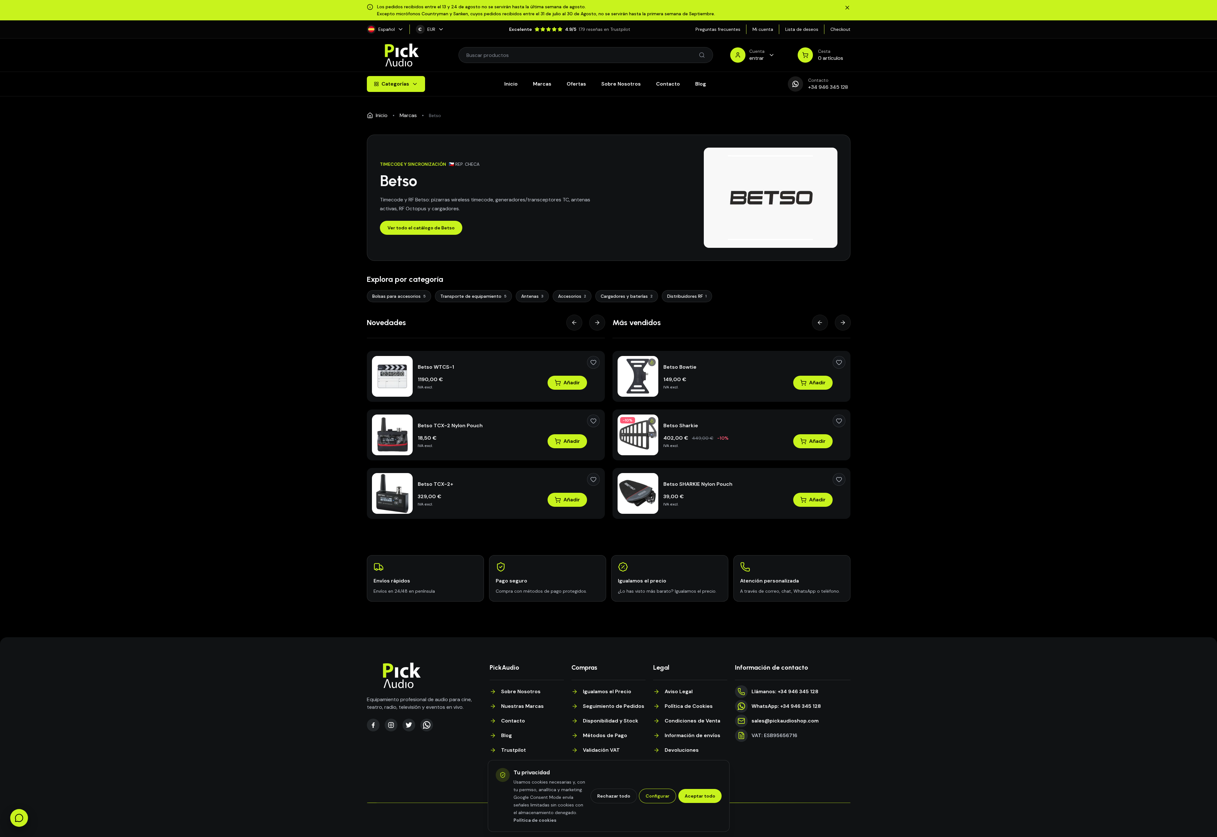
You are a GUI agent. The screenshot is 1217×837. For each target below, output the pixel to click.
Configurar (657, 796)
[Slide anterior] (574, 322)
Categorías (395, 83)
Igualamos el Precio (607, 691)
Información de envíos (692, 735)
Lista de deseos (801, 29)
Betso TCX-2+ (435, 484)
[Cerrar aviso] (847, 7)
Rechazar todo (613, 796)
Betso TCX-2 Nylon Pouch (450, 425)
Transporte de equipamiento (473, 296)
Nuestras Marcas (522, 706)
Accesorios (572, 296)
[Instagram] (391, 725)
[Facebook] (373, 725)
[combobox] (582, 55)
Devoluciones (682, 750)
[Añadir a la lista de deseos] (593, 362)
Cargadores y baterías (627, 296)
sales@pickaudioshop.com (785, 720)
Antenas (532, 296)
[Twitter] (408, 725)
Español (386, 29)
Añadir (571, 382)
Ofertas (576, 83)
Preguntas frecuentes (718, 29)
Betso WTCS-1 (436, 367)
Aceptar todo (700, 796)
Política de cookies (535, 820)
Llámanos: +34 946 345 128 (785, 691)
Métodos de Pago (605, 735)
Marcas (542, 83)
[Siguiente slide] (597, 322)
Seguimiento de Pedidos (613, 706)
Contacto (668, 83)
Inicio (511, 83)
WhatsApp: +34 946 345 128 (786, 706)
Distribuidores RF (687, 296)
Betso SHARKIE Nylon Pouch (697, 484)
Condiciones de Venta (692, 720)
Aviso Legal (679, 691)
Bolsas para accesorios (399, 296)
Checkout (840, 29)
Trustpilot (513, 750)
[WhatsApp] (426, 725)
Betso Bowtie (679, 367)
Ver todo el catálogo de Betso (421, 228)
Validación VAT (601, 750)
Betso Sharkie (680, 425)
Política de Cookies (689, 706)
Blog (700, 83)
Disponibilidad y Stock (610, 720)
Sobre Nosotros (621, 83)
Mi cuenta (762, 29)
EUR (426, 29)
